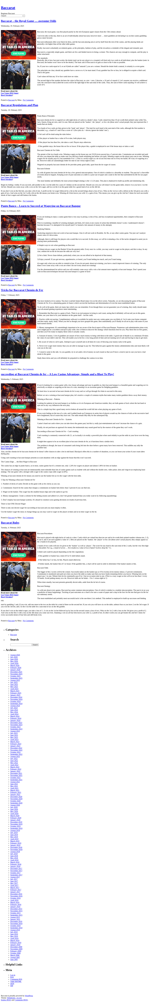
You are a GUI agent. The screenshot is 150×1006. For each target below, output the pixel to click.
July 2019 (14, 833)
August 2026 (15, 655)
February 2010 (15, 943)
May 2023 (14, 737)
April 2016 (14, 900)
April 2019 (14, 839)
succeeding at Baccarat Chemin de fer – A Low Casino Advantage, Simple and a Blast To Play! (57, 374)
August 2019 (15, 830)
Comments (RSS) (21, 1000)
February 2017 (15, 890)
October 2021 (15, 778)
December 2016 (16, 894)
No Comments (28, 100)
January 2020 (15, 820)
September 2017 (16, 875)
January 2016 (15, 907)
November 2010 (16, 924)
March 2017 (14, 888)
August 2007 (15, 957)
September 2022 (16, 754)
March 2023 (14, 742)
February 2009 (15, 951)
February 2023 (15, 744)
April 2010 (14, 938)
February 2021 (15, 792)
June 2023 (14, 735)
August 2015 (15, 917)
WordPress (29, 996)
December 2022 (16, 748)
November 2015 (16, 911)
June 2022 (14, 761)
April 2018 (14, 860)
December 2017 (16, 869)
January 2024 (15, 720)
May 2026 (14, 661)
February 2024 (15, 718)
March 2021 (14, 790)
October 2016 (15, 898)
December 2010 (16, 921)
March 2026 (14, 665)
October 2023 (15, 727)
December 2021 (16, 773)
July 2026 (14, 657)
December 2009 (16, 947)
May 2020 (14, 811)
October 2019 (15, 826)
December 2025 (16, 672)
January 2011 (15, 919)
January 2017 (15, 892)
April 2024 (14, 714)
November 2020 (16, 799)
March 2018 (14, 862)
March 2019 (14, 841)
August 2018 (15, 852)
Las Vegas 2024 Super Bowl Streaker (10, 94)
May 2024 (14, 712)
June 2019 (14, 835)
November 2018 (16, 850)
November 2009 (16, 949)
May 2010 (14, 936)
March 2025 (14, 691)
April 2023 (14, 740)
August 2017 (15, 877)
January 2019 (15, 845)
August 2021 (15, 782)
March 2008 (14, 955)
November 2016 (16, 896)
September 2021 (16, 780)
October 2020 (15, 801)
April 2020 (14, 814)
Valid (15, 981)
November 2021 (16, 775)
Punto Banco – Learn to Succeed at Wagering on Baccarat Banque (41, 205)
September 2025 (16, 678)
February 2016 (15, 905)
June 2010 (14, 934)
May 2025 (14, 687)
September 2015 (16, 915)
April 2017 (14, 885)
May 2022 (14, 763)
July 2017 (14, 879)
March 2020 (14, 816)
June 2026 (14, 659)
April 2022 (14, 765)
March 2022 (14, 767)
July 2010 (14, 932)
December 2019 (16, 822)
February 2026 (15, 668)
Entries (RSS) (6, 1000)
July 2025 (14, 682)
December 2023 (16, 723)
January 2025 (15, 695)
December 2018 (16, 847)
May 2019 (14, 837)
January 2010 (15, 945)
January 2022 (15, 771)
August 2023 (15, 731)
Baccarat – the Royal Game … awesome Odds (28, 20)
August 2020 (15, 805)
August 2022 (15, 756)
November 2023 (16, 725)
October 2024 (15, 701)
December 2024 (16, 697)
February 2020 (15, 818)
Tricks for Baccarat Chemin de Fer (22, 290)
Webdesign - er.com (14, 998)
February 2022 (15, 769)
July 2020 (14, 807)
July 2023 (14, 733)
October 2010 (15, 926)
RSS (12, 977)
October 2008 (15, 953)
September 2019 (16, 828)
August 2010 (15, 930)
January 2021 (15, 795)
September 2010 (16, 928)
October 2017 (15, 873)
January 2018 (15, 866)
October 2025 (15, 676)
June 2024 (14, 710)
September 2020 (16, 803)
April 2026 (14, 663)
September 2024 (16, 704)
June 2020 (14, 809)
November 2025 (16, 674)
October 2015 (15, 913)
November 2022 (16, 750)
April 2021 (14, 788)
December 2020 (16, 797)
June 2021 (14, 784)
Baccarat (8, 8)
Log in (12, 975)
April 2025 (14, 689)
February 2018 (15, 864)
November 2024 (16, 699)
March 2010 (14, 940)
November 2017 (16, 871)
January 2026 (15, 670)
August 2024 (15, 706)
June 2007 (14, 960)
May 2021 (14, 786)
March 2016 (14, 902)
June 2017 (14, 881)
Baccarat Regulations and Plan (19, 105)
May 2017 (14, 883)
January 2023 (15, 746)
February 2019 (15, 843)
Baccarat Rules (10, 522)
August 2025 (15, 680)
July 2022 (14, 759)
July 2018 (14, 854)
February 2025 (15, 693)
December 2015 (16, 909)
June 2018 (14, 856)
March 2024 (14, 716)
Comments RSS (16, 979)
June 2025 (14, 685)
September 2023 (16, 729)
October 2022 (15, 752)
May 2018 (14, 858)
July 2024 (14, 708)
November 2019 (16, 824)
